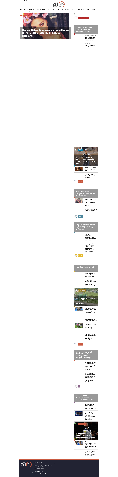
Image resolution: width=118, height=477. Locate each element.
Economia (42, 9)
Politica (49, 9)
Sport (83, 9)
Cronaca (31, 9)
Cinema (78, 9)
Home (21, 9)
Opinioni (93, 9)
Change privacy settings (38, 473)
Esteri (37, 9)
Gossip (54, 9)
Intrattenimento (65, 9)
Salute (73, 9)
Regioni (26, 9)
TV (58, 9)
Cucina (88, 9)
